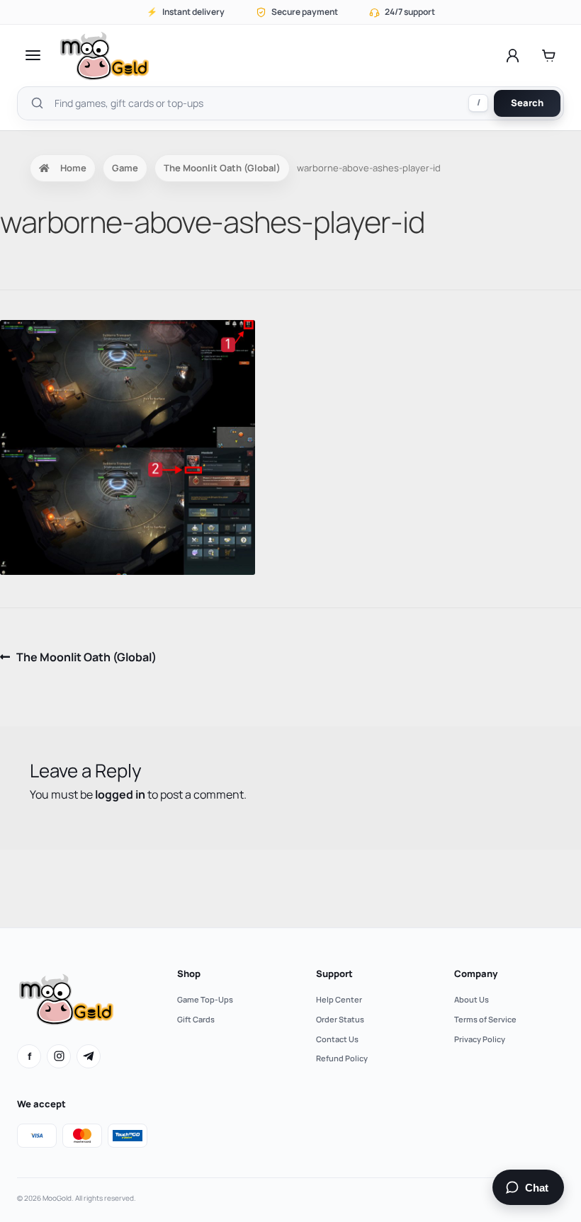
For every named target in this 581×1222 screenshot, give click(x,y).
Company (475, 973)
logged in (120, 794)
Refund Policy (342, 1058)
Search (527, 102)
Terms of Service (485, 1019)
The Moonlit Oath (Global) (222, 167)
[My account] (512, 55)
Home (73, 167)
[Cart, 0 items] (549, 55)
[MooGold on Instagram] (59, 1056)
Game (125, 167)
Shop (189, 973)
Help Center (339, 999)
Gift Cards (196, 1019)
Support (334, 973)
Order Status (340, 1019)
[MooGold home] (104, 55)
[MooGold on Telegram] (89, 1056)
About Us (471, 999)
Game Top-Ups (205, 999)
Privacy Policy (479, 1039)
